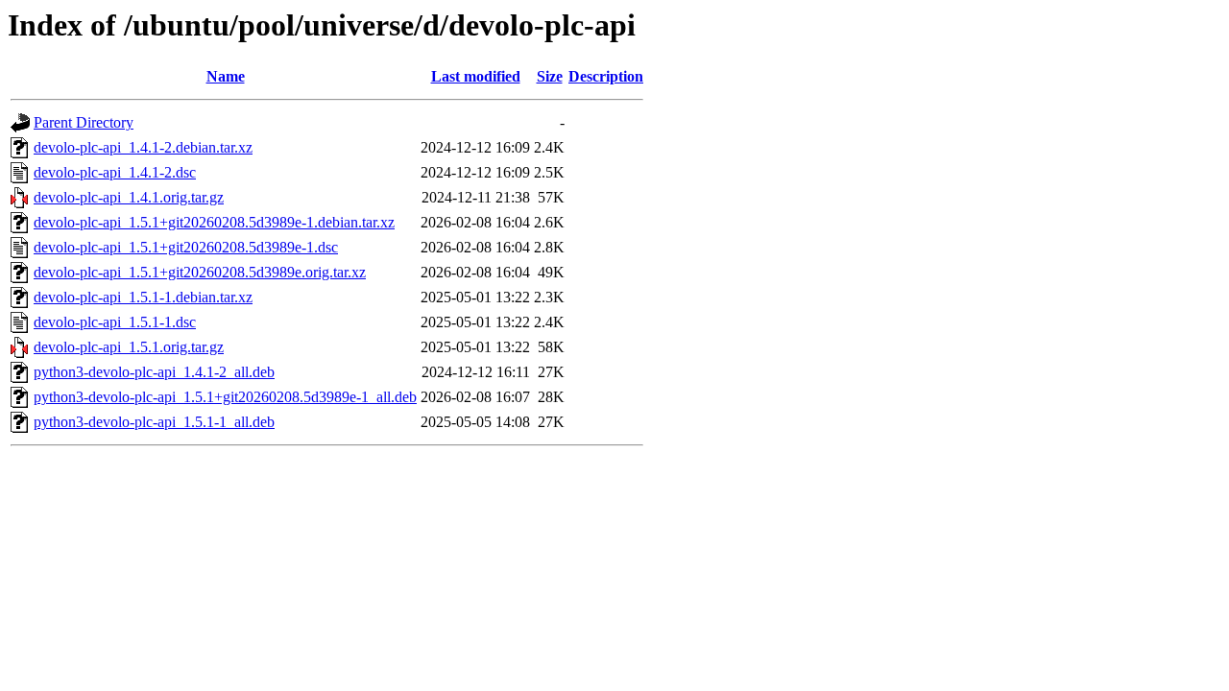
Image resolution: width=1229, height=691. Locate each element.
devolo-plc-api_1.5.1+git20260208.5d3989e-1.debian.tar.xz (214, 222)
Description (605, 76)
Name (225, 76)
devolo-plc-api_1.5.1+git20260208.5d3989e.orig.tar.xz (200, 272)
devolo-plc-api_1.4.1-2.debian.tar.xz (143, 147)
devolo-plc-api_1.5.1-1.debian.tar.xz (143, 297)
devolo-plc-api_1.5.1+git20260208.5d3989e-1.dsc (186, 247)
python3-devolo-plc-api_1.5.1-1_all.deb (154, 422)
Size (550, 76)
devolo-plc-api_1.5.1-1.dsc (115, 322)
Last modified (475, 76)
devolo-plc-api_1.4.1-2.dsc (115, 172)
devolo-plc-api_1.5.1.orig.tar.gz (129, 347)
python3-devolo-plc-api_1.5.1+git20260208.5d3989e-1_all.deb (225, 397)
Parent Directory (83, 122)
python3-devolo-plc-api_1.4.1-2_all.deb (154, 372)
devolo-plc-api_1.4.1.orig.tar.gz (129, 197)
